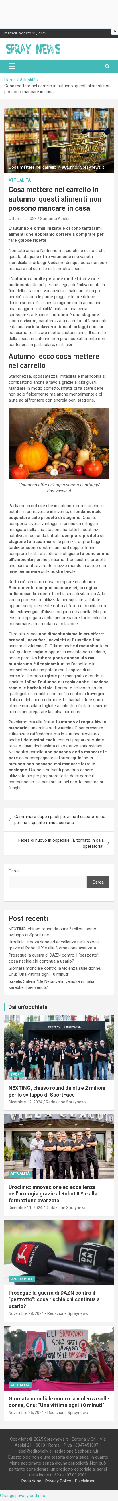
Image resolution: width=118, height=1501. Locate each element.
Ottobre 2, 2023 (23, 218)
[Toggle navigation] (11, 66)
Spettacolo (22, 1279)
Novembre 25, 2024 (26, 1412)
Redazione (31, 1481)
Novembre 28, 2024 (26, 1313)
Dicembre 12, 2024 (25, 1102)
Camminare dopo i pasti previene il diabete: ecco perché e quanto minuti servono (59, 819)
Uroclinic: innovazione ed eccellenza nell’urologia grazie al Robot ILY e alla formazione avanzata (53, 1193)
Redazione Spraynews (66, 1102)
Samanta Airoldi (54, 218)
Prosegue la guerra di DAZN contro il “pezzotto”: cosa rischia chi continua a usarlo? (54, 1299)
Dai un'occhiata (28, 1007)
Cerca (14, 870)
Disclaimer (85, 1481)
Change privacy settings (22, 1495)
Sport (16, 1075)
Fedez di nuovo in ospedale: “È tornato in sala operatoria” (61, 843)
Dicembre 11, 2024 (25, 1207)
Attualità (20, 180)
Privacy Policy (58, 1481)
